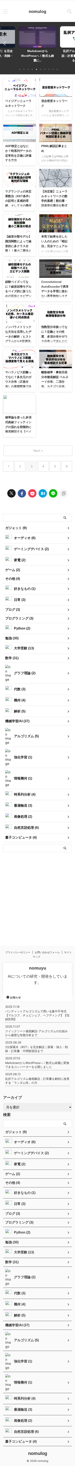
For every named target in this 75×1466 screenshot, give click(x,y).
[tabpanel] (37, 45)
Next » (38, 451)
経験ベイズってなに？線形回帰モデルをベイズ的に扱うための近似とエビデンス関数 (18, 291)
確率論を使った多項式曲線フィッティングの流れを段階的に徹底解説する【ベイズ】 (18, 427)
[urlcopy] (63, 493)
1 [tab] (20, 69)
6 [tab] (41, 69)
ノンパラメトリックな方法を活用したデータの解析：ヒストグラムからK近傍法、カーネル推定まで (19, 336)
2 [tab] (24, 69)
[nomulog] (43, 493)
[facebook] (22, 493)
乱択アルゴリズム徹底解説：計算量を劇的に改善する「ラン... (37, 55)
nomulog (37, 11)
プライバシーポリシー (17, 952)
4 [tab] (32, 69)
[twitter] (11, 493)
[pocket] (32, 493)
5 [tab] (36, 69)
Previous (4, 43)
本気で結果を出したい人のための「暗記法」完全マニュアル (54, 241)
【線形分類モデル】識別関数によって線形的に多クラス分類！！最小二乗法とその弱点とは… (18, 246)
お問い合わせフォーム (47, 952)
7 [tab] (45, 69)
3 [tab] (28, 69)
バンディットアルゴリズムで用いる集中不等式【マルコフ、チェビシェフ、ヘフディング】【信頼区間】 (37, 1015)
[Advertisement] (37, 896)
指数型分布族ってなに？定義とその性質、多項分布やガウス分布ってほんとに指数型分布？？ (54, 336)
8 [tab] (49, 69)
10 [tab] (57, 69)
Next (71, 43)
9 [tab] (53, 69)
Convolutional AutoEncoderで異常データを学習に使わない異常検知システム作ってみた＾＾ (55, 291)
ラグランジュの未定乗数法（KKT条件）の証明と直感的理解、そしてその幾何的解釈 (18, 201)
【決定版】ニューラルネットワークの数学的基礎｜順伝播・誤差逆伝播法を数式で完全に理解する (54, 201)
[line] (53, 493)
